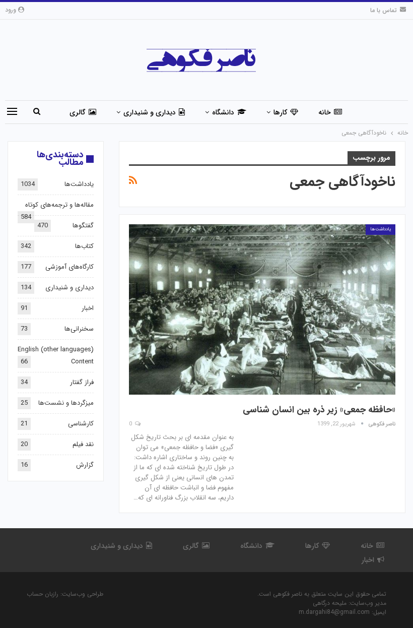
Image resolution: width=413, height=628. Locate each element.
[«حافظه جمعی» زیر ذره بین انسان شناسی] (262, 309)
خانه (324, 112)
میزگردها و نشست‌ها (66, 403)
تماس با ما (383, 10)
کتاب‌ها (84, 246)
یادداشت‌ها (380, 229)
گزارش (85, 465)
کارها (280, 112)
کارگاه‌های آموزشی (69, 267)
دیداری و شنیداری (149, 112)
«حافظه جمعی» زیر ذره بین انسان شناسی (319, 410)
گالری (78, 112)
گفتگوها (83, 225)
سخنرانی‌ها (79, 329)
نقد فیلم (83, 444)
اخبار (88, 308)
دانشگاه (223, 112)
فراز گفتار (82, 382)
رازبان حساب (42, 594)
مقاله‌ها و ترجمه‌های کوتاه (59, 205)
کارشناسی (81, 423)
